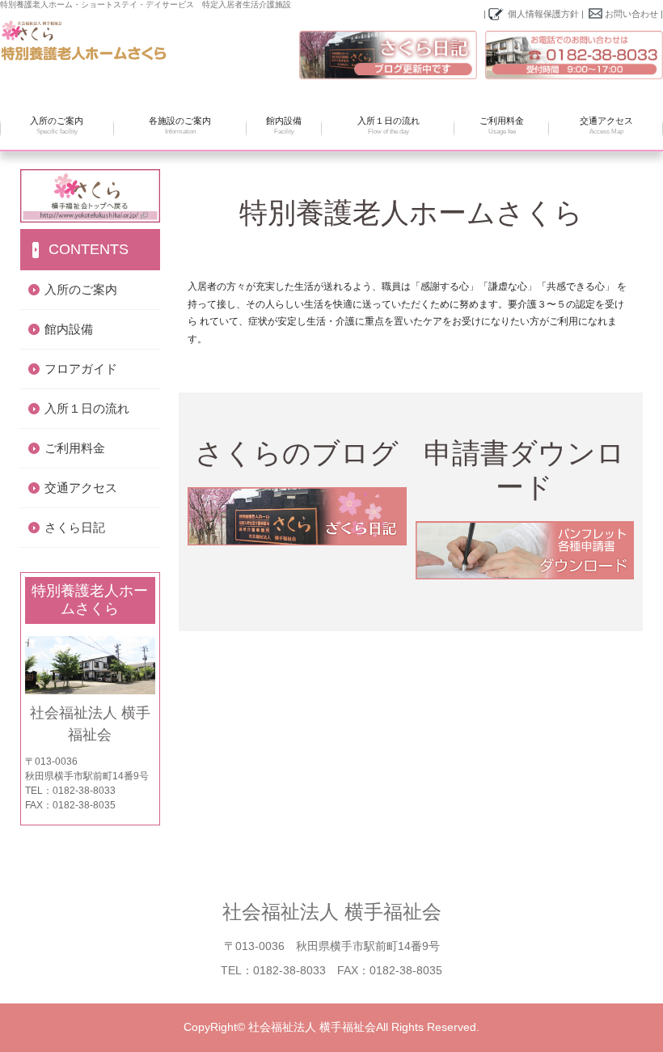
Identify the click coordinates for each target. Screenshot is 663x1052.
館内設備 (284, 125)
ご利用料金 (501, 125)
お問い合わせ (631, 14)
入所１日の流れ (388, 125)
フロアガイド (80, 368)
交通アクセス (606, 125)
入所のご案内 (56, 125)
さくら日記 (74, 527)
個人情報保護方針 (543, 14)
